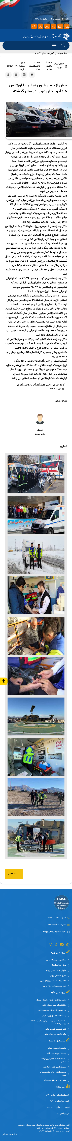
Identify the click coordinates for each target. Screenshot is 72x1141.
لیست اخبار (14, 874)
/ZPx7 (10, 66)
